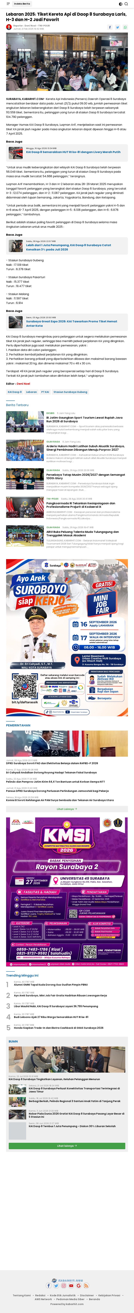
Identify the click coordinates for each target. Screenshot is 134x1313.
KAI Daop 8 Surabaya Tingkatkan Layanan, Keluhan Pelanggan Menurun (54, 1079)
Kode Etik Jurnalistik (63, 1295)
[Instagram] (64, 1286)
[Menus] (8, 4)
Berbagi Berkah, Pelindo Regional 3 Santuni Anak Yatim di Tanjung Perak (74, 1101)
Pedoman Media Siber (70, 1299)
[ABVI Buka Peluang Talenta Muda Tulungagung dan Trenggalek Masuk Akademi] (25, 537)
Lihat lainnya (65, 1146)
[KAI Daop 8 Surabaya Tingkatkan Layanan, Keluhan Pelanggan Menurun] (67, 1060)
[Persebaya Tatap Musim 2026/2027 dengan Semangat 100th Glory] (25, 480)
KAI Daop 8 (15, 392)
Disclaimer (87, 1295)
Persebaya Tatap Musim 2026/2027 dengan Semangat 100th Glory (85, 476)
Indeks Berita (22, 3)
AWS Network (43, 1299)
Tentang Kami (22, 1295)
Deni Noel (30, 25)
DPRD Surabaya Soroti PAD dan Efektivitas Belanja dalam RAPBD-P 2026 (52, 763)
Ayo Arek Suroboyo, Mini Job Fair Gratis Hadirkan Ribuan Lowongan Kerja (60, 995)
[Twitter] (56, 1286)
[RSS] (86, 1286)
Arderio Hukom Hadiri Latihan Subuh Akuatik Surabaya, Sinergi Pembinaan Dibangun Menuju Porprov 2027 (85, 448)
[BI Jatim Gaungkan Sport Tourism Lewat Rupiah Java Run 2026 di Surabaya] (25, 422)
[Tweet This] (117, 27)
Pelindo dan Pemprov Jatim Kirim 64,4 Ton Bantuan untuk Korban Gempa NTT (55, 781)
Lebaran (31, 392)
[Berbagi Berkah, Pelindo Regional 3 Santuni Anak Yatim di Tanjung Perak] (17, 1102)
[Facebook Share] (110, 27)
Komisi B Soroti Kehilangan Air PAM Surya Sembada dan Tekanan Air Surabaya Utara (60, 800)
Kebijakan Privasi (109, 1295)
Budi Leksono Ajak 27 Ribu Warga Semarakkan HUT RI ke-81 (51, 1017)
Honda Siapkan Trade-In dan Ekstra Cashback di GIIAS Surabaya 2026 (58, 1027)
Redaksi (40, 1295)
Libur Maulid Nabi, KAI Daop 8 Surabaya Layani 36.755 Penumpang (56, 1006)
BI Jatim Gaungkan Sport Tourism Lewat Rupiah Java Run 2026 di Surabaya (84, 419)
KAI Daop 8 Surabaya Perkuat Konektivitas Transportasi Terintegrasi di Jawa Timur (74, 1090)
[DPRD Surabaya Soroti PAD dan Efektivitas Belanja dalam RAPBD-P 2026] (67, 744)
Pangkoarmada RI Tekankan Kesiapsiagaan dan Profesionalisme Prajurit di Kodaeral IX (80, 505)
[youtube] (71, 1286)
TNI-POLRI (44, 25)
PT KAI (45, 392)
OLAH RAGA (53, 441)
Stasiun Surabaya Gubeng (70, 392)
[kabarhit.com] (67, 1280)
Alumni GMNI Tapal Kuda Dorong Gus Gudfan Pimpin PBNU (51, 984)
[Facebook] (49, 1286)
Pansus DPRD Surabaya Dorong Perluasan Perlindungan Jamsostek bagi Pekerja (57, 791)
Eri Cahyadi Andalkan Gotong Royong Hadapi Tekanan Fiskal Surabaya (51, 772)
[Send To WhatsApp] (125, 27)
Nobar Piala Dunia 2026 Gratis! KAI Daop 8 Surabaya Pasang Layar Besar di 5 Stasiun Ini (76, 1115)
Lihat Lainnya (65, 809)
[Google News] (79, 1286)
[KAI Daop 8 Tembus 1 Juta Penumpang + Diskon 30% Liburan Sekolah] (17, 1131)
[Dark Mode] (121, 4)
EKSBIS (50, 413)
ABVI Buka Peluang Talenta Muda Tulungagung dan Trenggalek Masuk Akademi (82, 534)
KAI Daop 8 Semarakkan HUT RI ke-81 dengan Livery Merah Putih (73, 152)
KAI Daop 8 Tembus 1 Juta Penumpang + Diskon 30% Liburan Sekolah (72, 1126)
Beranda (94, 1299)
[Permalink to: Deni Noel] (9, 27)
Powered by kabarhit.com (67, 1304)
